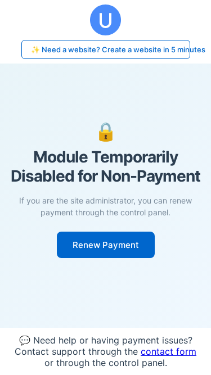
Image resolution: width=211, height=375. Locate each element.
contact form (168, 351)
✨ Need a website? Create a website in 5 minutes (110, 49)
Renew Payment (106, 245)
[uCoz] (105, 19)
